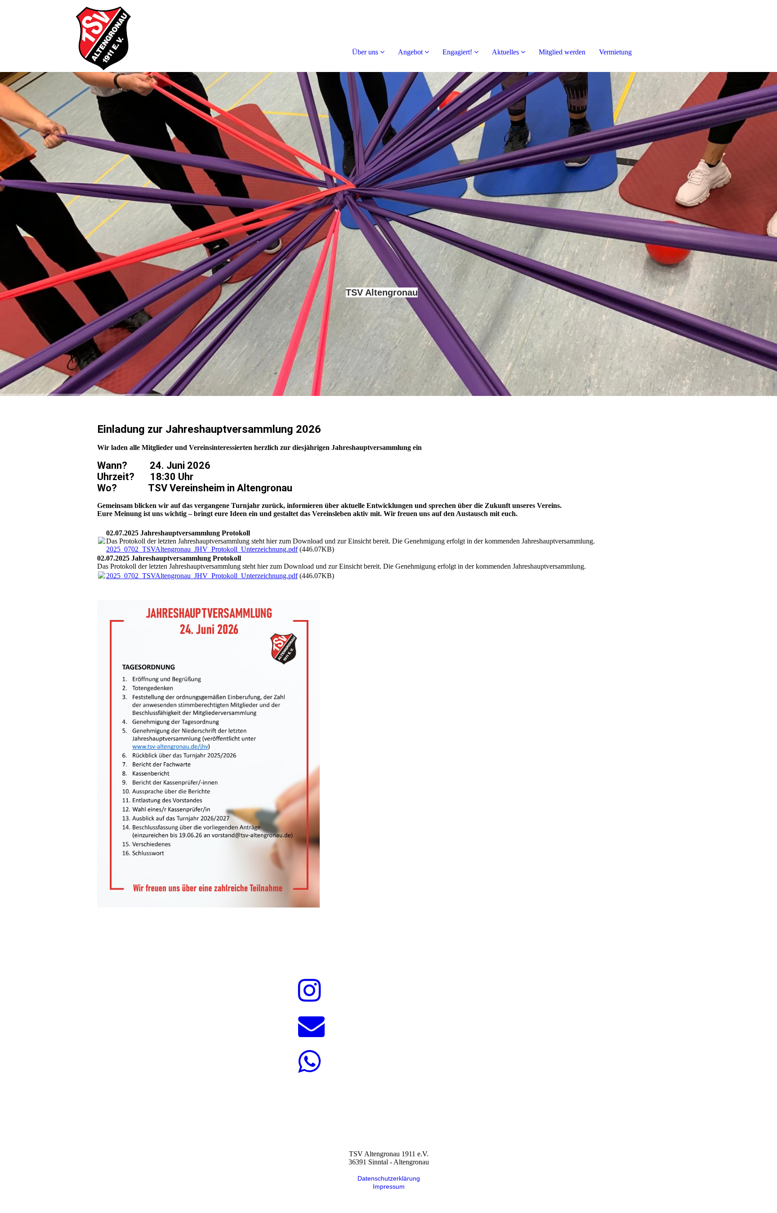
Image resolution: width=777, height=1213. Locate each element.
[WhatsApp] (309, 1062)
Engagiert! (457, 52)
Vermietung (615, 52)
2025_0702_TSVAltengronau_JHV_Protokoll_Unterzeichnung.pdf (202, 549)
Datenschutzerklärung (388, 1178)
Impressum (389, 1186)
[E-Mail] (311, 1026)
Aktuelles (505, 52)
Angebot (410, 52)
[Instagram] (309, 991)
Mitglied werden (562, 52)
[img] (103, 36)
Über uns (365, 52)
